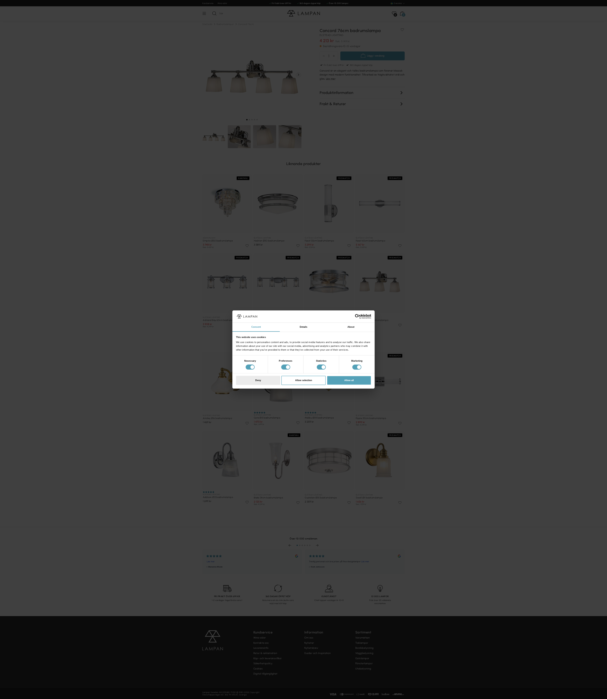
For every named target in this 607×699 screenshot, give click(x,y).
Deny (258, 380)
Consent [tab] (256, 326)
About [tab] (350, 326)
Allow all (349, 380)
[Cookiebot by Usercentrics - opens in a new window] (357, 316)
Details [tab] (303, 326)
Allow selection (303, 380)
